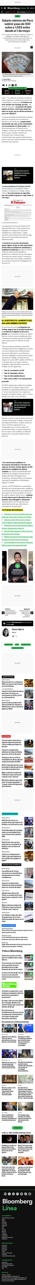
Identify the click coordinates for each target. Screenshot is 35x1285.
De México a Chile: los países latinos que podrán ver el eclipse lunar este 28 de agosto (9, 1149)
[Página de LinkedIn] (21, 1194)
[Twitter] (16, 636)
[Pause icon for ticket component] (2, 12)
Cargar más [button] (17, 1128)
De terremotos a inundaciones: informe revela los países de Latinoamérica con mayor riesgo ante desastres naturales (12, 1014)
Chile (3, 1227)
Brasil (3, 1219)
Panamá (4, 1231)
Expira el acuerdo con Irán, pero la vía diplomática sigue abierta (12, 958)
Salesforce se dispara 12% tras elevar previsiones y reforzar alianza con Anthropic (9, 1039)
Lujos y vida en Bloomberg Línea (16, 1133)
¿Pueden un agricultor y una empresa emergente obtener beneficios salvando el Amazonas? (12, 994)
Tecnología (4, 1266)
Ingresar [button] (32, 8)
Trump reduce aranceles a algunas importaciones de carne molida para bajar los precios (11, 743)
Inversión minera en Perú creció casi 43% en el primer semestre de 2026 (11, 613)
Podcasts (4, 1254)
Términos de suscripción (8, 1265)
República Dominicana (7, 1237)
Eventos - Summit (6, 1274)
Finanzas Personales (7, 1253)
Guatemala (4, 1239)
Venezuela (4, 1225)
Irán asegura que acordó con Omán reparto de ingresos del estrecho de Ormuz (24, 1118)
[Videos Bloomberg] (17, 951)
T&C (3, 1268)
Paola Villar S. (7, 79)
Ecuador (4, 1230)
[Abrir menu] (2, 8)
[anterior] (3, 612)
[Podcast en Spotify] (29, 1194)
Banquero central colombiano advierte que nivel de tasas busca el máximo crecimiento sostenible (25, 1041)
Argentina (4, 1222)
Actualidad (4, 1250)
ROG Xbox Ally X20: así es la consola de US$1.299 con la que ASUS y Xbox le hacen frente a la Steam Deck (9, 1171)
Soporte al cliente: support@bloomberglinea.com (14, 1279)
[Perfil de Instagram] (17, 1194)
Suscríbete (4, 1262)
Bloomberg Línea (26, 644)
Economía (4, 1245)
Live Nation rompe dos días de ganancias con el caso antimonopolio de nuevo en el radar (13, 918)
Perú (17, 16)
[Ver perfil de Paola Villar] (7, 633)
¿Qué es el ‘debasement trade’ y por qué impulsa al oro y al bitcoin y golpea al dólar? (11, 857)
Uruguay (4, 1233)
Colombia (4, 1224)
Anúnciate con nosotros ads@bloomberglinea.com (14, 1277)
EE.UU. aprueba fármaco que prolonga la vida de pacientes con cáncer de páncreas (12, 767)
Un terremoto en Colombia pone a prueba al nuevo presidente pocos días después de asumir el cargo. (12, 966)
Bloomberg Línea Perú (17, 648)
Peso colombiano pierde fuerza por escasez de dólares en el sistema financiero (9, 1117)
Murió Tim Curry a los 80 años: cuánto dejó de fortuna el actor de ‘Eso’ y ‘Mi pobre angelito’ (25, 1149)
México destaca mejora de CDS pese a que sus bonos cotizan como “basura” (11, 775)
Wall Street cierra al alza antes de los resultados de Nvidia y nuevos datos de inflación (11, 845)
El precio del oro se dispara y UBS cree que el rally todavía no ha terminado (12, 684)
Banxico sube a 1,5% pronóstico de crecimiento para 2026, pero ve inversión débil (9, 1091)
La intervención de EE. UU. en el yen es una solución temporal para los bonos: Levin (12, 976)
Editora (14, 632)
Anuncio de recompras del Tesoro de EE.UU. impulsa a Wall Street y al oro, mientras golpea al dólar (12, 706)
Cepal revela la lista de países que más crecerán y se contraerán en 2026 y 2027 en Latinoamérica (13, 694)
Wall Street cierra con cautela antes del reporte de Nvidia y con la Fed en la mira (12, 822)
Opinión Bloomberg (8, 925)
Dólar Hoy (4, 1248)
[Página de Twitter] (9, 1194)
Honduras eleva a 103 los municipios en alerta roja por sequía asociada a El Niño (12, 759)
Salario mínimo (8, 644)
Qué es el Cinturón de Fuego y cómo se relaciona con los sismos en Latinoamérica (24, 613)
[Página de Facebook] (5, 1194)
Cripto (3, 1251)
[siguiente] (31, 612)
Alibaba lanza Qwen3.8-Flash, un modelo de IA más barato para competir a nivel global (12, 896)
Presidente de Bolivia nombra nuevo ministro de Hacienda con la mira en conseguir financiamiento (25, 1066)
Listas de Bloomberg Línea (8, 1256)
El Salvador (4, 1236)
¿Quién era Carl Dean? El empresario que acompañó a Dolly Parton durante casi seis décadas (25, 1170)
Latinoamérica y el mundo (8, 1218)
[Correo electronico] (13, 636)
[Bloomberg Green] (17, 985)
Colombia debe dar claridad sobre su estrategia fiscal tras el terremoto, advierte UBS (12, 833)
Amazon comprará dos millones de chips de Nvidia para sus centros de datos (12, 752)
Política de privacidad (7, 1263)
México (4, 1221)
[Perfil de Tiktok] (25, 1194)
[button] (31, 47)
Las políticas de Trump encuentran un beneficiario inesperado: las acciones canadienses (12, 874)
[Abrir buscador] (28, 8)
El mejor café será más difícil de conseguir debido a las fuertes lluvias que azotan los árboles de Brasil (13, 1004)
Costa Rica (4, 1234)
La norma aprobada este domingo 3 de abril (16, 186)
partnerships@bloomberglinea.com (11, 1276)
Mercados (4, 1247)
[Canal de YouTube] (13, 1194)
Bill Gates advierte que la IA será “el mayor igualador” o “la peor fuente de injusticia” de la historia (12, 783)
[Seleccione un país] (5, 8)
